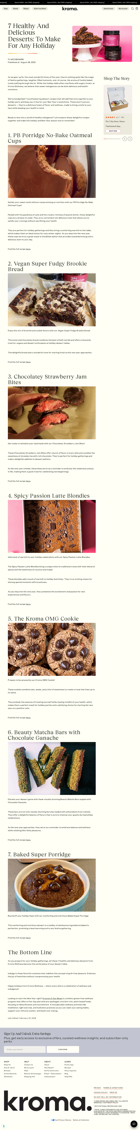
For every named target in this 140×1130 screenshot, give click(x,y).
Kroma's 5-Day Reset (52, 998)
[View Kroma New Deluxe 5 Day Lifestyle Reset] (118, 110)
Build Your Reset (40, 9)
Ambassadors (49, 1076)
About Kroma (108, 9)
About (46, 1065)
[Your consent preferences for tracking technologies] (4, 1126)
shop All (7, 1065)
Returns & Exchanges (32, 1073)
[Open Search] (131, 8)
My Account (123, 9)
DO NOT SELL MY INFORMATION (108, 1097)
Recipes (68, 1067)
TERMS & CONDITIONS (113, 1088)
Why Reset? (49, 1067)
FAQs (26, 1070)
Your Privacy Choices (62, 1120)
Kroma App (69, 1065)
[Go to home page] (70, 8)
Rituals (26, 9)
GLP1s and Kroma (51, 1070)
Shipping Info (29, 1076)
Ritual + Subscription (52, 1073)
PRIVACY (97, 1088)
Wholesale (8, 1076)
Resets (15, 9)
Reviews (7, 1070)
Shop (6, 9)
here (28, 249)
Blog (66, 1073)
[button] (125, 139)
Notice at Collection (81, 1120)
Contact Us (28, 1065)
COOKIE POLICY (101, 1092)
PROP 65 (113, 1092)
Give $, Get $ (9, 1067)
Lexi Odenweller (17, 59)
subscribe (62, 1049)
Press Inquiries (71, 1070)
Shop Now (113, 131)
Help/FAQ (68, 1076)
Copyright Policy (110, 1103)
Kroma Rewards (10, 1073)
